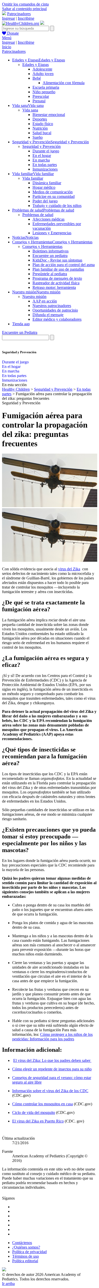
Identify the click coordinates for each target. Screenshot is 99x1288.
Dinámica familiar (46, 183)
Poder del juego (45, 201)
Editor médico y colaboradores (56, 319)
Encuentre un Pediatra (19, 332)
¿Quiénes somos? (26, 1247)
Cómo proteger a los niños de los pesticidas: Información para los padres (52, 1036)
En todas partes (44, 164)
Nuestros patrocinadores (51, 305)
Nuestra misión (34, 296)
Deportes (39, 119)
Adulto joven (43, 74)
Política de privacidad (29, 1252)
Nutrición (40, 128)
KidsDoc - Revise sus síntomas (57, 260)
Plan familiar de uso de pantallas (58, 269)
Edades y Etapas (35, 64)
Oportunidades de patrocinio (55, 310)
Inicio (6, 47)
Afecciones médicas (48, 219)
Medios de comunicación (52, 192)
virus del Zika (69, 569)
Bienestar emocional (48, 114)
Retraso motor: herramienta (54, 287)
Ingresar (8, 18)
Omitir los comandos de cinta (25, 4)
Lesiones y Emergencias (51, 233)
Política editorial (25, 1261)
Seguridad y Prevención (41, 146)
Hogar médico (43, 187)
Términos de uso (25, 1256)
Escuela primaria (45, 87)
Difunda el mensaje (47, 315)
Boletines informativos (50, 251)
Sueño (37, 137)
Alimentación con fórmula (64, 83)
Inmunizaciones (45, 169)
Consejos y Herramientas (42, 246)
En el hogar (41, 155)
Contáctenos (22, 1242)
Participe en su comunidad (53, 196)
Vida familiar (32, 178)
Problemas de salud (37, 215)
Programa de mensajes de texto (57, 278)
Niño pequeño (43, 92)
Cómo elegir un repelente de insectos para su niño (52, 1069)
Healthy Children (16, 389)
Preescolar (40, 96)
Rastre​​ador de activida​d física (55, 283)
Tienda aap (21, 324)
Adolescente (42, 69)
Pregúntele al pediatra (49, 274)
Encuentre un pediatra (50, 255)
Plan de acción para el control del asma (63, 265)
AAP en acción (44, 301)
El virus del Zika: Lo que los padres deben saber (52, 1060)
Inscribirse (26, 18)
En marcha (41, 160)
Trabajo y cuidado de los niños (56, 205)
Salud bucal (41, 133)
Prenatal (38, 101)
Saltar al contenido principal (24, 9)
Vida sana (30, 110)
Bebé (36, 78)
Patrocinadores (19, 14)
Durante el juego (45, 151)
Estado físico (42, 124)
